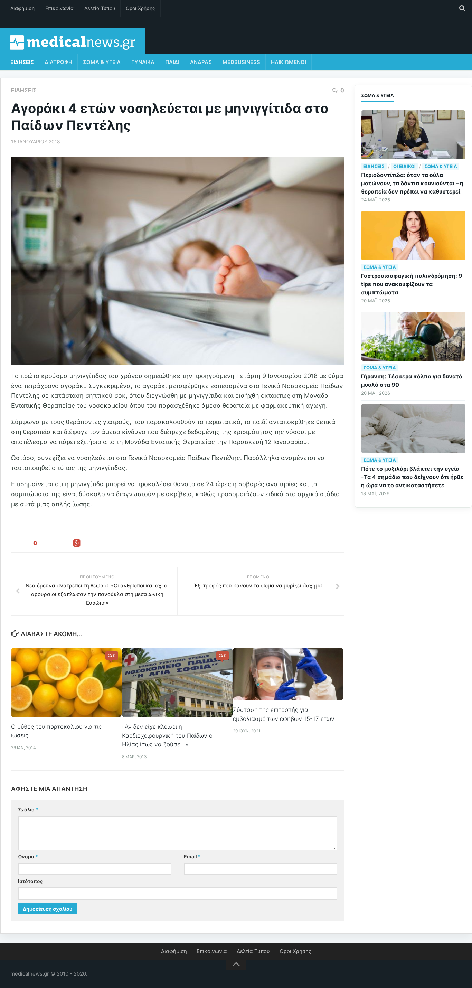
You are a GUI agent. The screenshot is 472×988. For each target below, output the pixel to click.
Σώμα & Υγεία (102, 62)
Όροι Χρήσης (140, 8)
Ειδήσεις (22, 62)
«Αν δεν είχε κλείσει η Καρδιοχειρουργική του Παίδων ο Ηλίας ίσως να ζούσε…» (167, 735)
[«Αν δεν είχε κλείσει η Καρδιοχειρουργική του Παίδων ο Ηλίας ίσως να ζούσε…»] (177, 682)
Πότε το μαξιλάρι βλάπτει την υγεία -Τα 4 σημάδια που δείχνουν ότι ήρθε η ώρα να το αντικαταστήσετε (412, 477)
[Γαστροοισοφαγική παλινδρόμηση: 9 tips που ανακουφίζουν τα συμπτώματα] (413, 235)
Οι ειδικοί (404, 166)
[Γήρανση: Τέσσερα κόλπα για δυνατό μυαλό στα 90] (413, 336)
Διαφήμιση (22, 8)
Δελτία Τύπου (99, 8)
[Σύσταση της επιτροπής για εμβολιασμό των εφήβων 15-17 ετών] (288, 674)
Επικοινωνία (59, 8)
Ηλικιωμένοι (288, 62)
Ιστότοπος (30, 881)
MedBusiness (241, 62)
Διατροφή (58, 62)
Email (192, 856)
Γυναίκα (142, 62)
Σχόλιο (28, 809)
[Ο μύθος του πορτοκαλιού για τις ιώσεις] (66, 682)
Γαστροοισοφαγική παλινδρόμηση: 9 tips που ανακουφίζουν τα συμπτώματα (411, 284)
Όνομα (28, 856)
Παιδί (172, 62)
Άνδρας (201, 62)
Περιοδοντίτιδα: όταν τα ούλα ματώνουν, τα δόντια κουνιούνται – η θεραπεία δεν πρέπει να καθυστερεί (412, 183)
